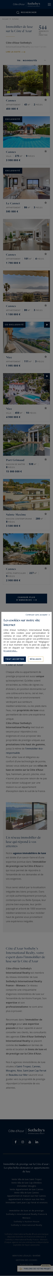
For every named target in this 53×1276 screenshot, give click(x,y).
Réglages (35, 659)
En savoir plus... (10, 650)
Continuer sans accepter (37, 614)
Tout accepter (14, 659)
